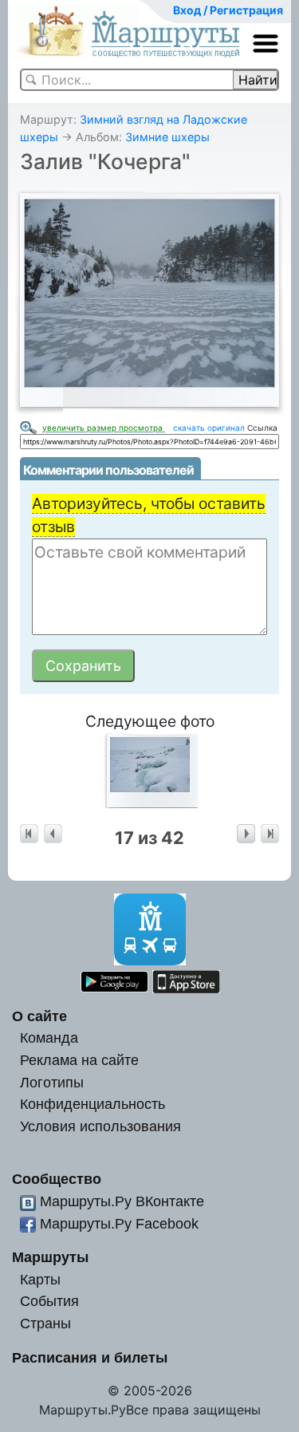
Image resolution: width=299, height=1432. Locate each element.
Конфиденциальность (92, 1103)
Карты (40, 1279)
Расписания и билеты (89, 1357)
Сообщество (56, 1178)
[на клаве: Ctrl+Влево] (53, 834)
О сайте (39, 1016)
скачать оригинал (209, 427)
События (49, 1300)
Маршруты (50, 1257)
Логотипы (52, 1082)
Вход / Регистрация (228, 10)
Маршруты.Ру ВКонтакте (122, 1201)
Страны (45, 1323)
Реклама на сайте (79, 1059)
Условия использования (100, 1126)
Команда (49, 1037)
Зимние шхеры (167, 137)
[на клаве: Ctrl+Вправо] (246, 834)
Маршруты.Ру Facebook (119, 1223)
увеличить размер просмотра (103, 427)
